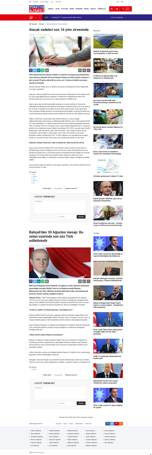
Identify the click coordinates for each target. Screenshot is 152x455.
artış (34, 174)
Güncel (51, 9)
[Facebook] (31, 70)
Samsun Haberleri (109, 439)
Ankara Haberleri (73, 431)
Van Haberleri (35, 445)
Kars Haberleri (108, 442)
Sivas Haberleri (54, 436)
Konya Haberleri (109, 431)
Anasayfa (34, 24)
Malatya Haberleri (91, 445)
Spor (57, 9)
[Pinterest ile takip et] (116, 423)
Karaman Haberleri (110, 436)
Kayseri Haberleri (109, 433)
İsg (33, 183)
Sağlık (93, 9)
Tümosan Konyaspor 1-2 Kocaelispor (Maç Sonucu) (67, 17)
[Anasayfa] (30, 1)
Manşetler (35, 1)
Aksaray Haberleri (36, 439)
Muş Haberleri (72, 445)
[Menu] (111, 9)
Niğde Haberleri (72, 439)
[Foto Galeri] (122, 2)
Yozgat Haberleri (73, 436)
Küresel (35, 176)
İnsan (86, 9)
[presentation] (35, 17)
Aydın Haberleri (91, 436)
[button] (80, 70)
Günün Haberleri (44, 1)
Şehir (72, 9)
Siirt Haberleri (53, 445)
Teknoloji (101, 9)
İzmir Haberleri (90, 431)
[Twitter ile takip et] (112, 423)
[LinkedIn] (38, 70)
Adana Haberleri (91, 433)
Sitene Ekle (58, 1)
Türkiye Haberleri (36, 431)
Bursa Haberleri (35, 433)
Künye (65, 423)
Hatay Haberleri (54, 442)
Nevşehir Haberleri (55, 439)
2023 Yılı (35, 181)
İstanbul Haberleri (54, 431)
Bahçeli (35, 369)
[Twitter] (35, 70)
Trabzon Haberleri (36, 442)
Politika (64, 9)
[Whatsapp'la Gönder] (42, 70)
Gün (34, 178)
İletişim (71, 423)
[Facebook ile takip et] (107, 423)
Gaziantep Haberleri (37, 436)
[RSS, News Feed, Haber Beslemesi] (121, 423)
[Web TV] (118, 2)
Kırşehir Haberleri (91, 439)
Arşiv (52, 1)
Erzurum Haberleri (91, 442)
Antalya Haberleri (54, 433)
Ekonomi (79, 9)
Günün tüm (117, 17)
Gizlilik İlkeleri (79, 423)
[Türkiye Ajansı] (36, 9)
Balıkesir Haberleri (73, 442)
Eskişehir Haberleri (73, 433)
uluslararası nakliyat (87, 417)
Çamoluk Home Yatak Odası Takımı (69, 417)
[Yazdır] (47, 70)
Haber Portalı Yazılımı (38, 452)
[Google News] (58, 188)
